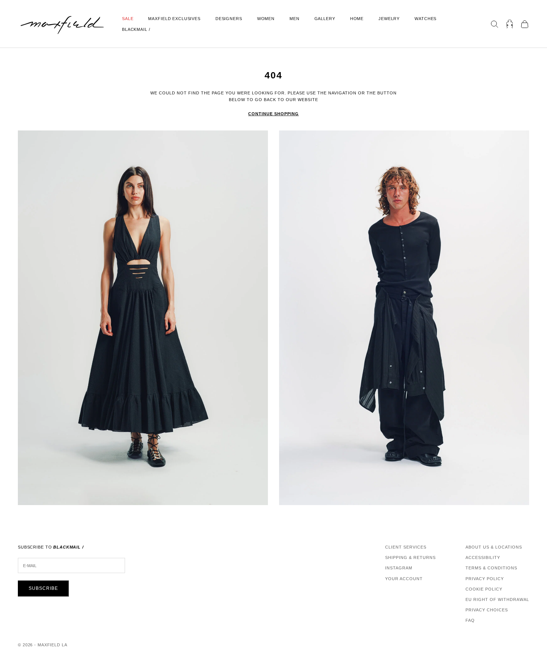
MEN (295, 18)
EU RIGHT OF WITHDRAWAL (497, 599)
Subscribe (43, 588)
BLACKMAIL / (136, 29)
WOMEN (266, 18)
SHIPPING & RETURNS (410, 557)
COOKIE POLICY (484, 589)
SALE (127, 18)
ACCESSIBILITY (483, 557)
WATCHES (425, 18)
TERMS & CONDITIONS (491, 568)
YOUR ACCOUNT (404, 578)
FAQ (470, 620)
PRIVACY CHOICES (487, 610)
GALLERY (324, 18)
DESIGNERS (228, 18)
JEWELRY (389, 18)
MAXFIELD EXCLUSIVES (174, 18)
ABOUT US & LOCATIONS (494, 547)
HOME (357, 18)
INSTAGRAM (398, 568)
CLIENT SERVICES (405, 547)
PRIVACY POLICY (485, 578)
